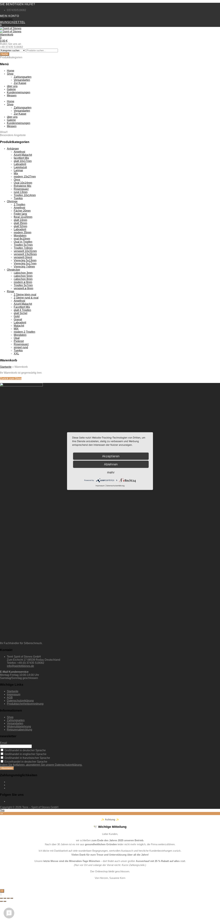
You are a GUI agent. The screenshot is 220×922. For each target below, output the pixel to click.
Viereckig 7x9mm (24, 266)
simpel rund (21, 347)
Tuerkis (18, 198)
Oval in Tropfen (23, 241)
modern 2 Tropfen (24, 331)
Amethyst (19, 151)
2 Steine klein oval (25, 294)
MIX (16, 328)
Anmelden (6, 19)
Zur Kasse (20, 83)
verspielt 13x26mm (25, 254)
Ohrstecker (13, 269)
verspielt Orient (23, 257)
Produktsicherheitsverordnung (25, 703)
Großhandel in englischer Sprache (25, 754)
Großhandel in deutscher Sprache (25, 750)
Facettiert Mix (22, 306)
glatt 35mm (20, 223)
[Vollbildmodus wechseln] (8, 898)
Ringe (10, 291)
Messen (11, 95)
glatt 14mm (20, 220)
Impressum (13, 694)
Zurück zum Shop (10, 378)
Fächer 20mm (22, 210)
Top (2, 810)
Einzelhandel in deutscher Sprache (25, 761)
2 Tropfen (19, 204)
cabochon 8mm (23, 279)
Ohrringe (12, 201)
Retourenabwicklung (19, 729)
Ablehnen (111, 464)
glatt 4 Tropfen (22, 310)
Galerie (11, 89)
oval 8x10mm (22, 238)
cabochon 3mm (23, 272)
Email (3, 742)
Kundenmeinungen (18, 92)
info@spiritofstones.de (20, 665)
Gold (17, 316)
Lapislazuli (20, 167)
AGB (10, 697)
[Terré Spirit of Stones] (10, 28)
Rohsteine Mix (22, 185)
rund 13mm (21, 192)
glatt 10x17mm (23, 161)
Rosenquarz (21, 189)
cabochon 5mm (23, 275)
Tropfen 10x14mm (25, 195)
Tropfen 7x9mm (23, 247)
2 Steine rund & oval (26, 297)
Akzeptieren (111, 456)
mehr (111, 472)
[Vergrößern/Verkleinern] (11, 898)
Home (10, 70)
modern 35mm (22, 232)
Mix (16, 173)
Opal (17, 338)
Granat (18, 319)
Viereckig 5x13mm (25, 260)
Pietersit (19, 341)
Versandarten (22, 79)
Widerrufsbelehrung (19, 726)
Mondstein (20, 235)
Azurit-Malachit (23, 154)
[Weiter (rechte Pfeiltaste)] (4, 901)
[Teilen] (4, 898)
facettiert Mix (21, 157)
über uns (12, 86)
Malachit (19, 325)
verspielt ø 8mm (23, 288)
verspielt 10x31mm (25, 251)
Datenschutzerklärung (20, 700)
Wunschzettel (12, 22)
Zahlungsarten (22, 76)
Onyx (17, 179)
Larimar (18, 170)
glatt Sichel (20, 313)
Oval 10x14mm (23, 182)
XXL (16, 353)
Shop (10, 73)
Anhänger (13, 148)
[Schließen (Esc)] (1, 898)
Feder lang (20, 213)
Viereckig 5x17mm (25, 263)
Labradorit (20, 164)
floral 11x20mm (23, 216)
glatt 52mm (20, 226)
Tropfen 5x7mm (23, 244)
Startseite (6, 366)
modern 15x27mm (25, 176)
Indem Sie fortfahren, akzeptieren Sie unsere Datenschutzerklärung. (41, 764)
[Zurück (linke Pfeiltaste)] (1, 901)
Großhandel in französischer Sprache (27, 757)
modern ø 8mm (23, 282)
